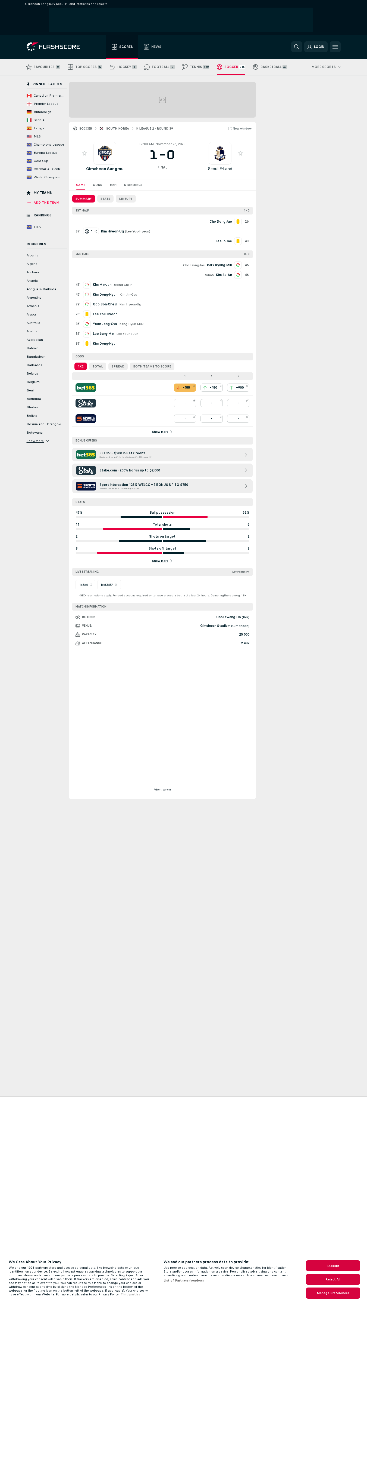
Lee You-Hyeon (137, 231)
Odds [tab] (97, 185)
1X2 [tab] (81, 366)
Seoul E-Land (220, 168)
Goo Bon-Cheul (105, 304)
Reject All (332, 1279)
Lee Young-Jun (127, 334)
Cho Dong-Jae (194, 265)
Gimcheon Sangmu (105, 168)
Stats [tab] (105, 199)
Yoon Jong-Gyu (105, 324)
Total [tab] (97, 366)
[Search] (296, 46)
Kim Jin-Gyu (128, 294)
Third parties (130, 1294)
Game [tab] (80, 185)
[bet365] (86, 387)
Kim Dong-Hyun (105, 294)
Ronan (208, 275)
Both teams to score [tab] (152, 366)
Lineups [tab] (126, 199)
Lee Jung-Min (103, 334)
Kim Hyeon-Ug (130, 304)
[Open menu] (335, 46)
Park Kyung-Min (219, 265)
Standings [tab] (133, 185)
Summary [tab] (84, 199)
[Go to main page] (57, 46)
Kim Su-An (224, 275)
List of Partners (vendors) (184, 1280)
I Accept (333, 1266)
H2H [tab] (113, 185)
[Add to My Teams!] (84, 153)
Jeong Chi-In (123, 285)
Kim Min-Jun (102, 285)
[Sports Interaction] (86, 418)
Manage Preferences (333, 1293)
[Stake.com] (86, 403)
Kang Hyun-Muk (131, 324)
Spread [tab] (118, 366)
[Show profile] (104, 153)
